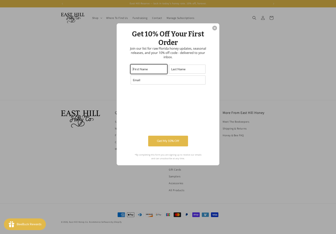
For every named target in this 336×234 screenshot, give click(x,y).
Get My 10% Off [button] (168, 141)
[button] (214, 28)
